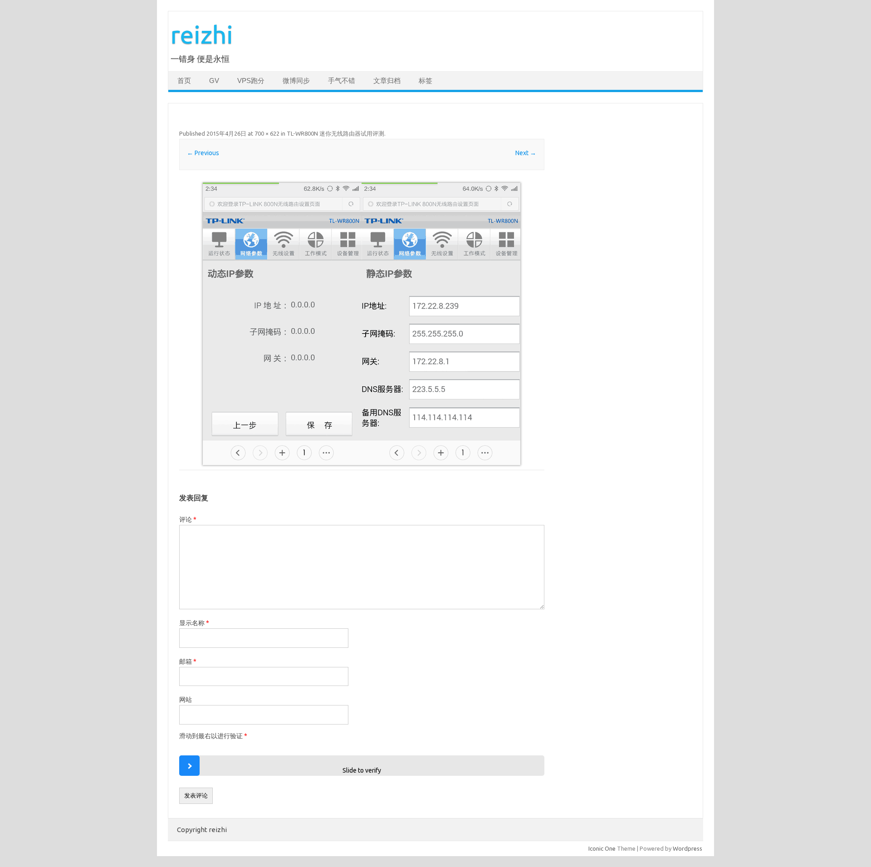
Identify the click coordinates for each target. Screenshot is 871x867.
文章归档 (387, 80)
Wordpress (687, 848)
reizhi (202, 34)
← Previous (203, 153)
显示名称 (194, 623)
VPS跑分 (250, 80)
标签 (425, 80)
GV (214, 80)
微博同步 (296, 80)
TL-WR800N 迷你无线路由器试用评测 (335, 133)
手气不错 (341, 80)
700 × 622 (266, 133)
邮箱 (187, 661)
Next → (525, 153)
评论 (187, 519)
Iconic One (602, 848)
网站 (185, 699)
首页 (184, 80)
